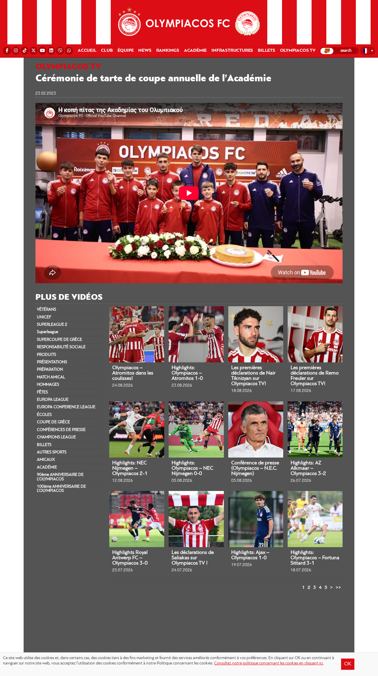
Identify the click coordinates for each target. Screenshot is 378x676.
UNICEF (44, 317)
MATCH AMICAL (51, 377)
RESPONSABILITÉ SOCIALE (61, 347)
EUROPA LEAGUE (53, 400)
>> (338, 587)
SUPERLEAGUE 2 (52, 324)
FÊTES (42, 392)
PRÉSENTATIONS (52, 362)
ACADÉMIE (47, 467)
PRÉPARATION (50, 369)
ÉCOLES (44, 415)
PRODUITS (46, 355)
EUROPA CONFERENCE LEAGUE (66, 407)
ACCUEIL (87, 50)
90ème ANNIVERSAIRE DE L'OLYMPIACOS (60, 477)
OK (347, 664)
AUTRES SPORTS (51, 452)
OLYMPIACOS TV (297, 50)
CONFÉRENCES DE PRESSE (61, 430)
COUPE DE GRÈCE (53, 422)
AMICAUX (46, 460)
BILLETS (44, 445)
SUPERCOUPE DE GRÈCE (59, 340)
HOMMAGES (48, 384)
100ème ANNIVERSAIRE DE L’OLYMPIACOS (61, 488)
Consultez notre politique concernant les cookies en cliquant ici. (269, 663)
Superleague (47, 332)
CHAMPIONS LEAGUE (56, 437)
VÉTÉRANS (46, 309)
